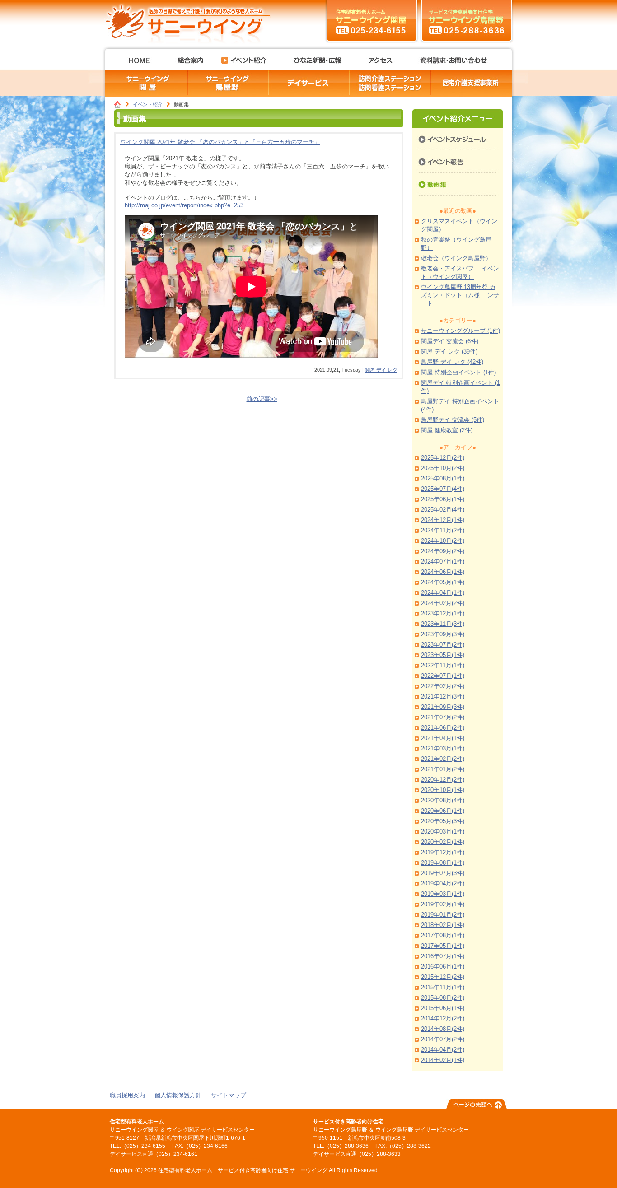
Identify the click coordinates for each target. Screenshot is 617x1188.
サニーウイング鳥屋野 (466, 20)
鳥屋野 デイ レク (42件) (452, 362)
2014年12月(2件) (442, 1018)
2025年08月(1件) (442, 478)
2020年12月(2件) (442, 779)
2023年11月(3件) (442, 623)
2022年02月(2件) (442, 686)
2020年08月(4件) (442, 800)
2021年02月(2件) (442, 758)
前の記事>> (262, 399)
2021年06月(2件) (442, 727)
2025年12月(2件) (442, 457)
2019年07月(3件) (442, 873)
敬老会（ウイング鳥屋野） (456, 258)
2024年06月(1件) (442, 571)
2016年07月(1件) (442, 956)
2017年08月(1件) (442, 935)
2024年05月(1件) (442, 582)
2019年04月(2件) (442, 883)
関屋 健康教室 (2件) (446, 430)
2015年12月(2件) (442, 977)
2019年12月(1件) (442, 852)
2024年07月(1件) (442, 561)
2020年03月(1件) (442, 831)
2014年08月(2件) (442, 1028)
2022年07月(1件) (442, 675)
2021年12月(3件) (442, 696)
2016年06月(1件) (442, 966)
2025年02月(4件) (442, 509)
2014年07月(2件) (442, 1039)
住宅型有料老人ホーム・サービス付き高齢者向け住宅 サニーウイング (191, 20)
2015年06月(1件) (442, 1008)
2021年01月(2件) (442, 769)
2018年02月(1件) (442, 925)
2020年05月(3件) (442, 821)
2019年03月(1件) (442, 893)
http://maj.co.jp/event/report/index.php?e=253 (184, 205)
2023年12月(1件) (442, 613)
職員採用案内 (127, 1095)
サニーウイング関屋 (372, 20)
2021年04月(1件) (442, 738)
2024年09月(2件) (442, 551)
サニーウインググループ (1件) (460, 330)
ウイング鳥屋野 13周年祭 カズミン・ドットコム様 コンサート (460, 295)
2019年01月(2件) (442, 914)
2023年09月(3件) (442, 634)
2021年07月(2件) (442, 717)
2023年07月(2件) (442, 644)
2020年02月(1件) (442, 842)
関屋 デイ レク (381, 370)
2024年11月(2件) (442, 530)
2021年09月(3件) (442, 706)
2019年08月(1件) (442, 862)
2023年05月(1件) (442, 655)
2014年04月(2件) (442, 1049)
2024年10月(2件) (442, 540)
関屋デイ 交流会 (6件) (449, 341)
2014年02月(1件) (442, 1060)
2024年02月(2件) (442, 603)
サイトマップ (228, 1095)
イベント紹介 (148, 104)
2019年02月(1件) (442, 904)
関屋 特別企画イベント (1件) (458, 372)
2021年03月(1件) (442, 748)
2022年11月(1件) (442, 665)
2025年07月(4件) (442, 488)
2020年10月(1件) (442, 790)
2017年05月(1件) (442, 945)
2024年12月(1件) (442, 520)
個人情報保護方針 (177, 1095)
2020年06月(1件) (442, 810)
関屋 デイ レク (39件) (449, 351)
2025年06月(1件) (442, 499)
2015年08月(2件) (442, 997)
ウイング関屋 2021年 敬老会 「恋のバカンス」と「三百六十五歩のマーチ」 (220, 142)
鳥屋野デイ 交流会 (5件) (452, 419)
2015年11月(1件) (442, 987)
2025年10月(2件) (442, 468)
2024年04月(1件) (442, 592)
